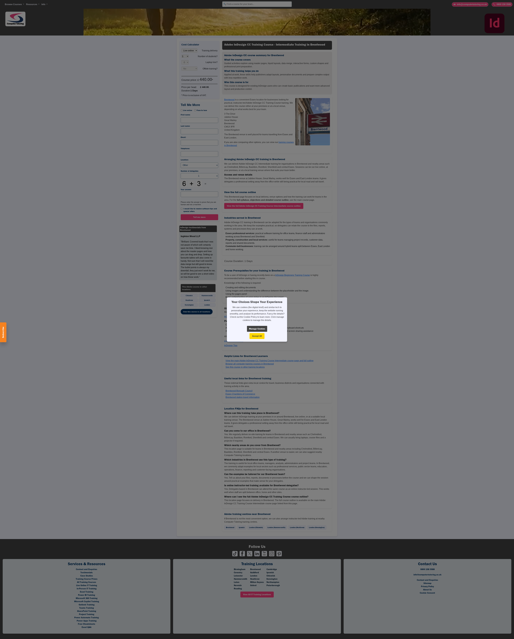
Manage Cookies (257, 328)
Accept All (257, 336)
